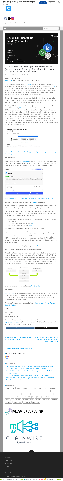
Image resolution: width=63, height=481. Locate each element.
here (33, 223)
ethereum (12, 394)
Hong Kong (8, 80)
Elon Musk (54, 391)
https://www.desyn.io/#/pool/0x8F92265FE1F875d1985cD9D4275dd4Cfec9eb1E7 (30, 198)
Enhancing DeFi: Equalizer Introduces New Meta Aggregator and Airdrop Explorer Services (46, 339)
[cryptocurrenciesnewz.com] (8, 8)
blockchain (25, 388)
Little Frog (22, 108)
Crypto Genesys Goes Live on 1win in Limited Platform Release (26, 368)
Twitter (47, 303)
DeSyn (53, 86)
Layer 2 (38, 396)
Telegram (53, 303)
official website (38, 246)
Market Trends (46, 396)
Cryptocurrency (9, 391)
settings (8, 4)
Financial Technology (36, 394)
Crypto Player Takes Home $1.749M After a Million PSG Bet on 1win (27, 375)
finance (18, 394)
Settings (52, 3)
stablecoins (8, 402)
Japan (33, 396)
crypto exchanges (18, 391)
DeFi (41, 86)
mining (7, 399)
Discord (7, 305)
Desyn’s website (24, 161)
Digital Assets (47, 391)
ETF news (7, 466)
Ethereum (29, 84)
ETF (35, 90)
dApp (26, 391)
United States (27, 402)
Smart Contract (46, 399)
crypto (45, 388)
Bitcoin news (8, 457)
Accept (43, 3)
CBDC (35, 388)
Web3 (33, 402)
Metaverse (54, 396)
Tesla (20, 402)
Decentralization (33, 391)
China (40, 388)
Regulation (18, 399)
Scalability (38, 399)
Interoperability (15, 396)
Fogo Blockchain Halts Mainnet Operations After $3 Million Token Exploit (29, 366)
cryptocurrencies (52, 388)
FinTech (44, 394)
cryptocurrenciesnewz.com (13, 322)
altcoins (7, 388)
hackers (7, 396)
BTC (30, 388)
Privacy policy (8, 473)
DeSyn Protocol (10, 293)
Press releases (27, 74)
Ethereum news (8, 460)
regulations (25, 399)
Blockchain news (8, 463)
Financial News (26, 394)
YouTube (13, 305)
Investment (23, 396)
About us (7, 470)
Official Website (39, 303)
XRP (38, 402)
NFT (12, 399)
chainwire (19, 74)
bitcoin (18, 388)
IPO (29, 396)
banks (13, 388)
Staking (34, 202)
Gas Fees (50, 394)
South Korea (54, 399)
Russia (31, 399)
